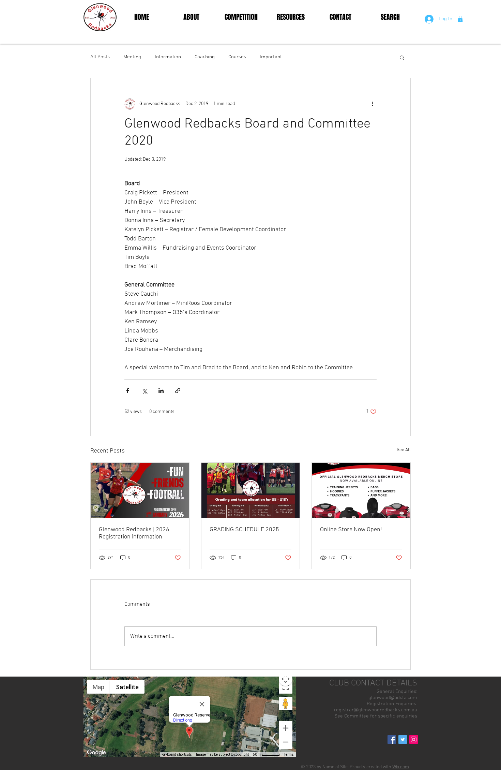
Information (168, 57)
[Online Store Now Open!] (361, 490)
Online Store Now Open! (351, 529)
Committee (356, 716)
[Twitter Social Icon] (402, 739)
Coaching (205, 57)
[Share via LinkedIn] (161, 390)
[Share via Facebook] (127, 390)
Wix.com (400, 767)
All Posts (100, 57)
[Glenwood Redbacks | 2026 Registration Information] (140, 490)
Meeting (132, 57)
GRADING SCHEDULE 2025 (244, 529)
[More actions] (372, 104)
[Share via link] (177, 390)
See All (404, 450)
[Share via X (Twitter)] (144, 390)
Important (271, 57)
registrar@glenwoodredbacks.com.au (375, 710)
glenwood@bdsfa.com (392, 698)
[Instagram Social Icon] (413, 739)
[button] (460, 19)
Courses (237, 57)
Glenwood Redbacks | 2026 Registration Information (134, 533)
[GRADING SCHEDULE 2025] (250, 490)
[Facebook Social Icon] (392, 739)
